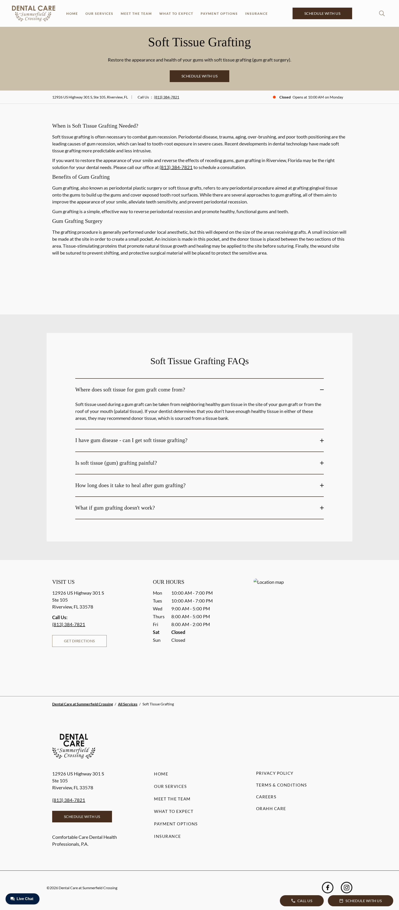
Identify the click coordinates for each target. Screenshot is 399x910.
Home (72, 13)
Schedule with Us (322, 13)
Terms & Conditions (281, 784)
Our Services (99, 13)
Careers (266, 796)
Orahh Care (271, 808)
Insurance (256, 13)
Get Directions (79, 641)
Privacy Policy (274, 773)
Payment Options (219, 13)
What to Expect (176, 13)
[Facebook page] (327, 887)
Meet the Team (136, 13)
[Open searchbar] (382, 13)
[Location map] (300, 628)
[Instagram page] (346, 887)
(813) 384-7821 (166, 97)
